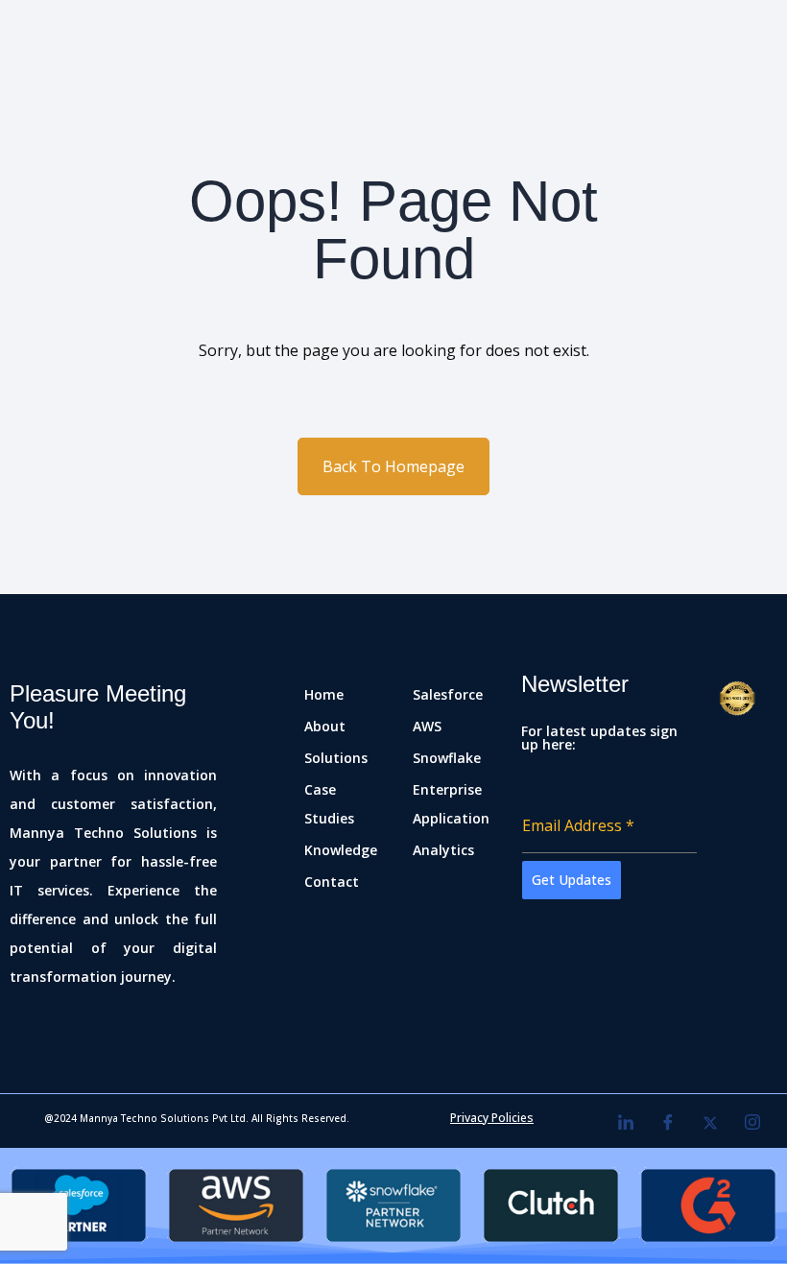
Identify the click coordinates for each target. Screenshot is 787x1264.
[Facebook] (668, 1123)
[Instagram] (752, 1123)
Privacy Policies (492, 1117)
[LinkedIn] (625, 1123)
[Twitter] (710, 1123)
